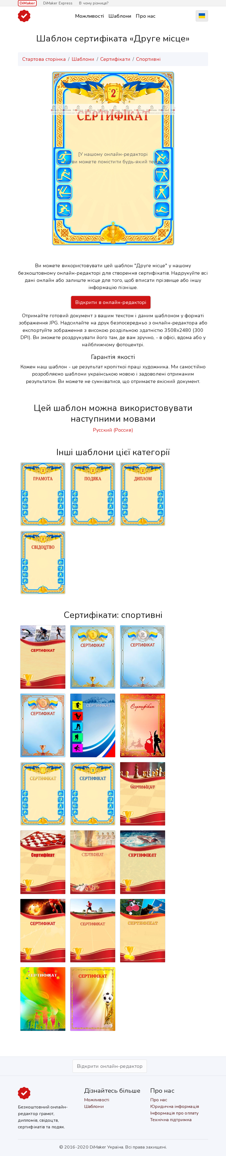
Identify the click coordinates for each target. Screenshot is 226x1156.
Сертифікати (115, 59)
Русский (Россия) (113, 430)
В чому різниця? (93, 3)
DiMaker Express (58, 3)
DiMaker (27, 3)
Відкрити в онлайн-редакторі (111, 302)
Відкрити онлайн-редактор (109, 1066)
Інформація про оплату (174, 1113)
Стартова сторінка (44, 59)
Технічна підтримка (171, 1120)
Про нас (145, 15)
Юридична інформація (174, 1106)
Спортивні (148, 59)
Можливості (89, 15)
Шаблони (119, 15)
